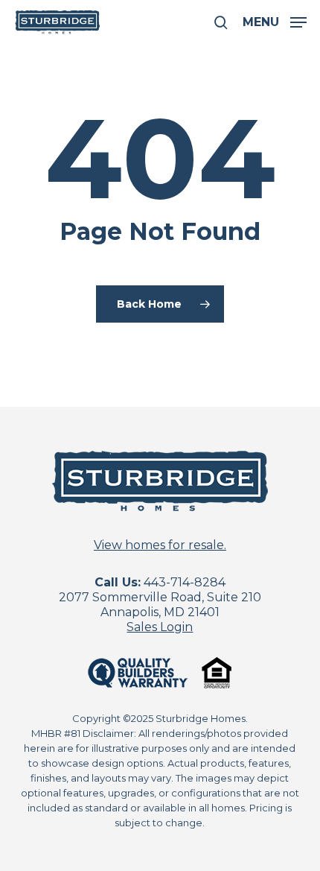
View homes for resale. (160, 545)
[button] (275, 21)
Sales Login (160, 627)
